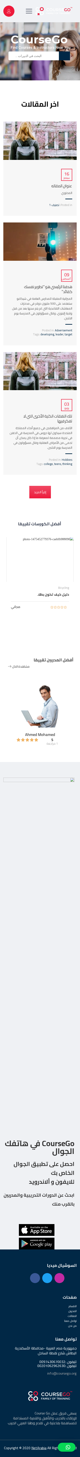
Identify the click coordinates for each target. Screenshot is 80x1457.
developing (47, 334)
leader (59, 334)
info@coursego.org (62, 1373)
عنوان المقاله (61, 185)
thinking (67, 464)
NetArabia (38, 1448)
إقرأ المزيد (40, 492)
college (48, 464)
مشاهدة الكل (20, 666)
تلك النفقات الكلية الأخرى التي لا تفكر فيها (47, 418)
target (68, 334)
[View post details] (40, 141)
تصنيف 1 (54, 205)
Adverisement (63, 330)
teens (57, 464)
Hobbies (67, 459)
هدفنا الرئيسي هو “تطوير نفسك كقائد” (48, 289)
